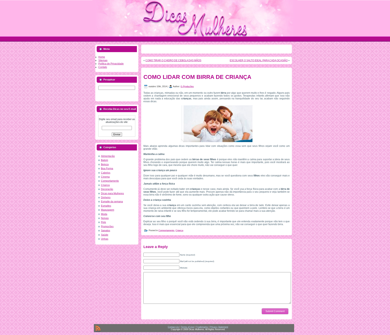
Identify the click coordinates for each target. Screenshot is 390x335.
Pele (103, 222)
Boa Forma (107, 168)
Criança (105, 185)
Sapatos (105, 230)
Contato (102, 67)
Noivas (105, 218)
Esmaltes (106, 205)
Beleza (105, 164)
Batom (104, 160)
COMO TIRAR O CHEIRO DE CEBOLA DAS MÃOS (173, 60)
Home (101, 57)
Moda (104, 214)
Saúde (104, 234)
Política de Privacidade (111, 63)
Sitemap (102, 60)
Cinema (105, 176)
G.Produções (187, 86)
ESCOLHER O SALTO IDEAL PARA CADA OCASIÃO (259, 60)
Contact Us (173, 327)
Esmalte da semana (112, 201)
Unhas (104, 238)
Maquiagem (107, 209)
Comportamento (110, 180)
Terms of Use (187, 327)
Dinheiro (105, 197)
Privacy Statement (219, 327)
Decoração (107, 189)
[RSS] (97, 329)
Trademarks (202, 327)
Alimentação (108, 156)
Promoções (107, 226)
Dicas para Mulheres (112, 193)
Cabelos (105, 172)
